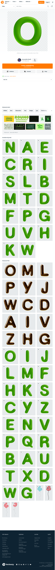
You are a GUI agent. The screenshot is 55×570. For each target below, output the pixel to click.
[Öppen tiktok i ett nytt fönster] (25, 564)
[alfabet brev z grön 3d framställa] (45, 407)
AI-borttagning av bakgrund (6, 554)
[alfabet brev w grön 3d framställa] (27, 250)
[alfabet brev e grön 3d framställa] (45, 147)
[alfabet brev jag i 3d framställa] (27, 322)
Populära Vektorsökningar (22, 544)
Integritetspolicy (48, 565)
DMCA (19, 540)
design (31, 110)
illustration (18, 110)
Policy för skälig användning (44, 566)
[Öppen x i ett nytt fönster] (28, 564)
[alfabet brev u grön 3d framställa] (10, 233)
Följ (35, 60)
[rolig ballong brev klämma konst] (40, 493)
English (48, 538)
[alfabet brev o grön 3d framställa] (10, 356)
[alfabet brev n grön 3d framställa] (10, 147)
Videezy (4, 542)
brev (11, 110)
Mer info (5, 79)
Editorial (28, 1)
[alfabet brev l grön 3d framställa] (27, 181)
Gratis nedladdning (27, 66)
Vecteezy (4, 540)
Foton (14, 1)
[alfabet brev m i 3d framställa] (27, 270)
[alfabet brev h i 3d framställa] (27, 339)
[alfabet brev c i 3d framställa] (27, 305)
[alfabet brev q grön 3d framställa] (27, 442)
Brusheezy (4, 538)
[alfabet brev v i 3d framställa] (45, 322)
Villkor (42, 565)
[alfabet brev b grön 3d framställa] (45, 181)
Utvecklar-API (5, 548)
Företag (4, 544)
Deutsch (49, 544)
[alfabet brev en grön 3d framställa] (27, 147)
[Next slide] (49, 110)
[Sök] (48, 6)
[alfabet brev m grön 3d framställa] (10, 199)
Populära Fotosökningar (21, 548)
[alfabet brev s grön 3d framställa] (10, 181)
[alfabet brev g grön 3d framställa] (45, 216)
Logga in (48, 2)
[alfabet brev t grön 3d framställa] (27, 199)
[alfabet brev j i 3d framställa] (45, 288)
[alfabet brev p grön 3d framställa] (27, 216)
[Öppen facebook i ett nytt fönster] (16, 564)
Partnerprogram (22, 542)
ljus (37, 110)
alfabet (5, 110)
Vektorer (7, 1)
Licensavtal (21, 538)
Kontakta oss (36, 540)
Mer (6, 3)
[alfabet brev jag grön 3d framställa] (45, 164)
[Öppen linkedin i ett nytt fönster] (21, 564)
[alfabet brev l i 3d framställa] (45, 270)
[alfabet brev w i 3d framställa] (10, 305)
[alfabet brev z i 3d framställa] (10, 339)
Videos (20, 1)
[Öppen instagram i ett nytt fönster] (19, 564)
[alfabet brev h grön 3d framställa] (45, 233)
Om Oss (36, 543)
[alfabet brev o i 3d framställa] (10, 270)
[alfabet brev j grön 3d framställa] (45, 356)
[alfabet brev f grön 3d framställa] (10, 216)
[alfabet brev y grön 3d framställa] (27, 407)
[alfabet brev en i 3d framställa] (10, 322)
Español (48, 540)
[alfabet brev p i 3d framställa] (10, 288)
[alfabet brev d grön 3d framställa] (45, 199)
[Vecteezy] (2, 2)
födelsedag (44, 110)
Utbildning (4, 546)
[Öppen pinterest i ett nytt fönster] (23, 564)
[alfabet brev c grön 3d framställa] (10, 164)
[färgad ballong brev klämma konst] (49, 493)
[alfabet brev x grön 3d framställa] (27, 476)
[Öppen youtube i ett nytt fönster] (30, 564)
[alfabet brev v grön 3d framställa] (27, 233)
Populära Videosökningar (22, 551)
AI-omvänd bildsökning (5, 551)
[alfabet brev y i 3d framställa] (27, 288)
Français (49, 546)
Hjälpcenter (36, 538)
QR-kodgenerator (6, 557)
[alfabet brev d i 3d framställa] (45, 305)
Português (49, 542)
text (25, 110)
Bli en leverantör (36, 546)
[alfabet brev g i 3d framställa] (45, 339)
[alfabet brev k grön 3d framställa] (10, 250)
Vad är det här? (13, 76)
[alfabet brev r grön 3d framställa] (27, 164)
